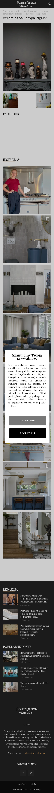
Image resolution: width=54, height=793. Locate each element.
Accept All (28, 433)
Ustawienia (28, 420)
